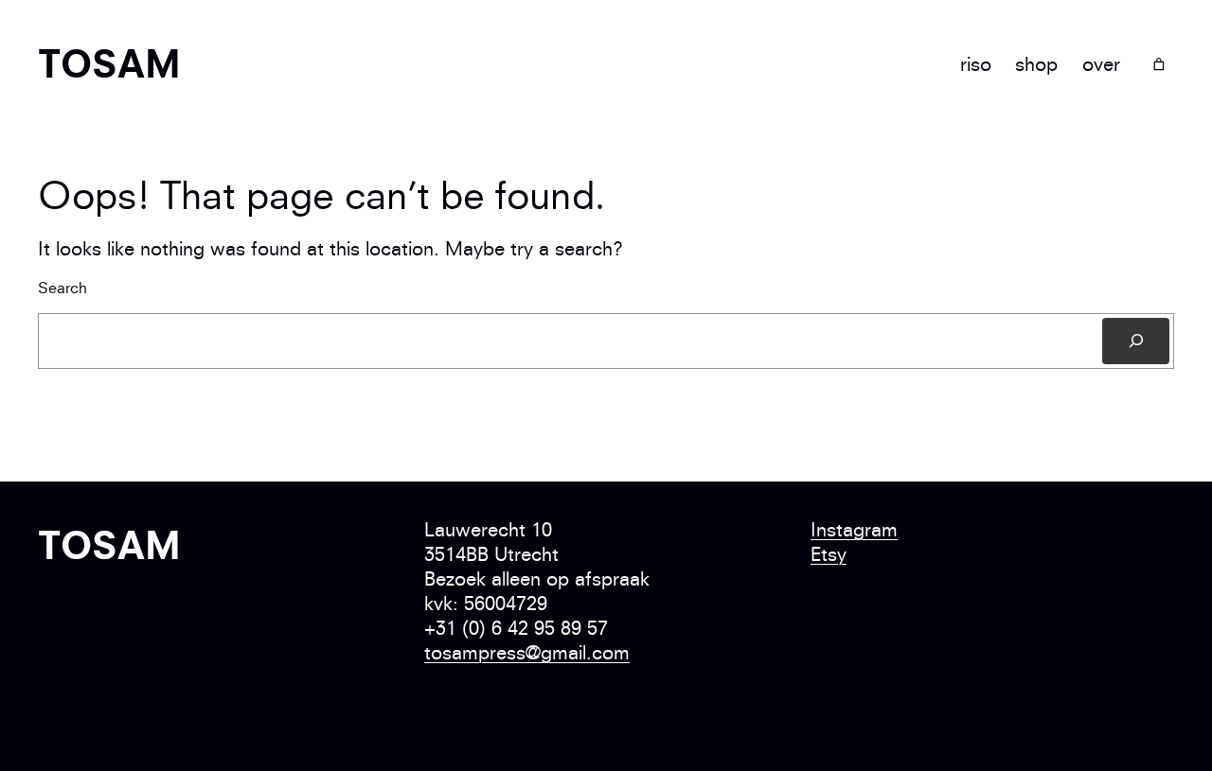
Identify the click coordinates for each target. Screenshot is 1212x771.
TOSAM (109, 64)
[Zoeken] (1135, 341)
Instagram (854, 529)
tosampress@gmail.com (527, 652)
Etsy (829, 554)
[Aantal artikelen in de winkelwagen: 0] (1158, 64)
